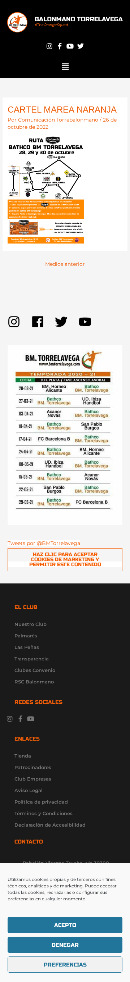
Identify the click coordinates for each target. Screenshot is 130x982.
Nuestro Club (30, 624)
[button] (65, 67)
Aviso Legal (28, 790)
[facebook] (43, 321)
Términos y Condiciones (43, 813)
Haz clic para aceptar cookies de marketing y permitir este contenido (65, 559)
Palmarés (25, 635)
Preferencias (65, 964)
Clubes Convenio (34, 670)
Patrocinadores (32, 767)
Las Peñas (26, 647)
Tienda (22, 756)
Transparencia (31, 659)
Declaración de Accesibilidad (50, 825)
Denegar (65, 945)
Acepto (65, 925)
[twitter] (67, 321)
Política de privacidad (41, 802)
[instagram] (19, 321)
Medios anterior (65, 264)
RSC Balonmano (34, 682)
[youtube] (87, 321)
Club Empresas (32, 779)
